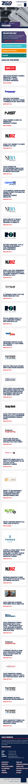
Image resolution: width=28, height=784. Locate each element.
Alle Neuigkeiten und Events (12, 46)
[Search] (25, 5)
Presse (4, 770)
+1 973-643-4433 (12, 753)
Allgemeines (5, 768)
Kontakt (19, 770)
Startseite (4, 23)
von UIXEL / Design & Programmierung (17, 781)
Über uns (19, 762)
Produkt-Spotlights (9, 50)
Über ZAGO (8, 41)
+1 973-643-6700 (21, 2)
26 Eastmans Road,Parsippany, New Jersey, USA (16, 757)
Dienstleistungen (7, 766)
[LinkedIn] (4, 781)
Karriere (4, 772)
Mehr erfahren (6, 746)
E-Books (5, 55)
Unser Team (19, 41)
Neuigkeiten (12, 23)
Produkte (5, 764)
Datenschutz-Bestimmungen (17, 779)
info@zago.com (12, 754)
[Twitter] (3, 781)
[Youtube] (7, 781)
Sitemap (18, 772)
